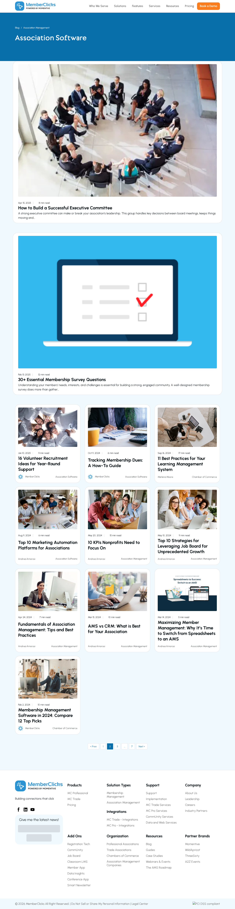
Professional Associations (123, 844)
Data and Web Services (161, 822)
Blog (17, 27)
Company (193, 785)
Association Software (66, 476)
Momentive (192, 844)
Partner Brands (197, 836)
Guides (150, 850)
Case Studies (154, 856)
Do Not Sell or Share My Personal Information (100, 904)
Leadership (192, 799)
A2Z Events (192, 861)
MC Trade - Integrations (122, 819)
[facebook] (17, 808)
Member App (76, 867)
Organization (117, 836)
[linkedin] (24, 808)
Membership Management (115, 794)
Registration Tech (78, 844)
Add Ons (74, 836)
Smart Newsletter (79, 885)
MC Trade (73, 799)
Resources (154, 836)
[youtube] (31, 808)
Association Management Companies (123, 863)
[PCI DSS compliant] (206, 903)
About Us (191, 793)
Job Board (73, 856)
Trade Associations (119, 850)
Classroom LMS (77, 861)
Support (152, 785)
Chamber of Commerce (204, 477)
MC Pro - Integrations (120, 825)
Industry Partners (196, 810)
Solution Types (119, 785)
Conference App (78, 879)
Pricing (71, 805)
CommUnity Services (159, 816)
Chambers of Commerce (123, 856)
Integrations (116, 811)
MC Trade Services (158, 805)
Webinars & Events (158, 861)
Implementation (156, 799)
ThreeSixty (192, 856)
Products (74, 785)
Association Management (36, 27)
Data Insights (75, 873)
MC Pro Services (156, 810)
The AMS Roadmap (159, 867)
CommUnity (75, 850)
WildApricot (192, 850)
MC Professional (77, 793)
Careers (190, 805)
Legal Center (140, 904)
